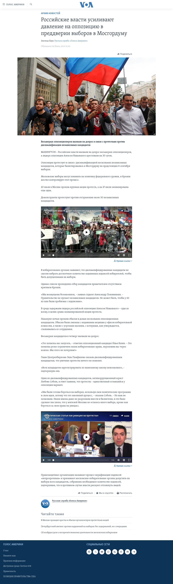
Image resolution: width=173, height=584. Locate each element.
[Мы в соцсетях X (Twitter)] (95, 551)
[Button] (124, 54)
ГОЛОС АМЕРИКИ (54, 214)
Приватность (9, 571)
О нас (6, 551)
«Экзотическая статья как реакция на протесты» (71, 415)
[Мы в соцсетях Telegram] (134, 551)
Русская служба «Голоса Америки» (71, 41)
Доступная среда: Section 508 (17, 566)
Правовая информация (14, 561)
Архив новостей (50, 13)
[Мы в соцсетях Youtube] (101, 551)
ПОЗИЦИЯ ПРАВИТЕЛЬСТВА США (19, 576)
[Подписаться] (127, 551)
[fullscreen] (129, 255)
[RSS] (114, 551)
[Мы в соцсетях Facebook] (89, 551)
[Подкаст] (121, 551)
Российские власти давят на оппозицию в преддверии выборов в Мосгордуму (88, 210)
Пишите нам (9, 556)
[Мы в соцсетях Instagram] (108, 551)
